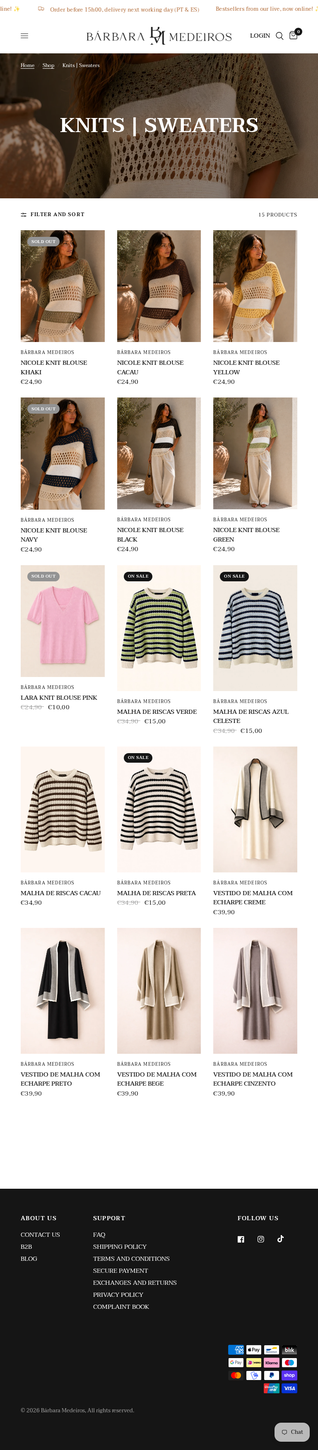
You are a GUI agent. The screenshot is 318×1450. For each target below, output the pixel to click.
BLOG (29, 1258)
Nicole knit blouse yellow (246, 367)
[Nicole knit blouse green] (255, 453)
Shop (48, 66)
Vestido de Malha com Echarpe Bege (157, 1079)
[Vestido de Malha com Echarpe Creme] (255, 809)
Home (27, 66)
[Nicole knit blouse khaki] (63, 286)
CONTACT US (40, 1234)
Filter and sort (57, 215)
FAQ (99, 1234)
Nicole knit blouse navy (54, 535)
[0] (292, 36)
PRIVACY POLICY (118, 1294)
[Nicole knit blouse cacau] (159, 286)
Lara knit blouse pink (59, 698)
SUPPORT (109, 1218)
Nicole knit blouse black (150, 534)
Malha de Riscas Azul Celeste (251, 716)
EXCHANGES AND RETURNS (135, 1282)
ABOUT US (39, 1218)
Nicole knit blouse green (246, 534)
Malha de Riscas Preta (156, 893)
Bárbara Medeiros (48, 352)
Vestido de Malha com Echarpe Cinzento (253, 1079)
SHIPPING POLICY (120, 1246)
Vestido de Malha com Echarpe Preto (60, 1079)
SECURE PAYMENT (120, 1270)
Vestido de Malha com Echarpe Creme (253, 898)
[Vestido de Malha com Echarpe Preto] (63, 991)
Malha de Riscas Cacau (61, 893)
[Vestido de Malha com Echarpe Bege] (159, 991)
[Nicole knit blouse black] (159, 453)
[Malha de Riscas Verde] (159, 628)
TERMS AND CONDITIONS (131, 1258)
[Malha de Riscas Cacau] (63, 809)
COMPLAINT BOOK (121, 1306)
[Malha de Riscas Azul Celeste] (255, 628)
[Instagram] (267, 1239)
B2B (26, 1246)
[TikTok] (286, 1239)
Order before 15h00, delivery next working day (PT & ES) (188, 9)
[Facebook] (247, 1239)
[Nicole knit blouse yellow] (255, 286)
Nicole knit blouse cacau (150, 367)
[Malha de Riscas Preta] (159, 809)
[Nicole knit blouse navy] (63, 453)
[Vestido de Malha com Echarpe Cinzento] (255, 991)
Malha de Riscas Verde (157, 712)
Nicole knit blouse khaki (54, 367)
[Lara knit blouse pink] (63, 621)
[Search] (280, 36)
